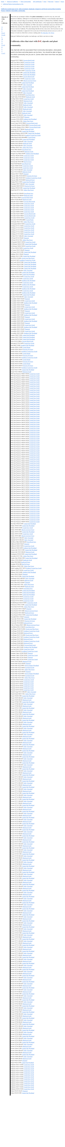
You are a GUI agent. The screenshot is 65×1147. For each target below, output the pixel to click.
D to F (3, 33)
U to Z (3, 53)
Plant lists (50, 1)
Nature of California (12, 1)
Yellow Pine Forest (28, 121)
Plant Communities (26, 1)
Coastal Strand (26, 347)
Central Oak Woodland (29, 72)
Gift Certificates (37, 1)
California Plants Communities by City (13, 4)
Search (57, 1)
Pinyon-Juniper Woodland (32, 665)
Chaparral (26, 117)
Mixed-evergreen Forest (29, 80)
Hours (62, 1)
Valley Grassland (27, 85)
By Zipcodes (44, 33)
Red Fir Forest (27, 162)
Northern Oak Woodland (32, 153)
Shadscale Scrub (30, 97)
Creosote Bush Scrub (28, 60)
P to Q (3, 45)
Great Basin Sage (30, 95)
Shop (44, 1)
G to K (3, 35)
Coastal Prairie (31, 137)
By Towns (51, 33)
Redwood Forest (30, 180)
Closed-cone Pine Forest (27, 258)
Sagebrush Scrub (29, 667)
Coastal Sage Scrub (29, 62)
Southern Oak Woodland (30, 119)
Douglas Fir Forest (32, 176)
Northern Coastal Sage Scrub (33, 135)
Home (2, 1)
